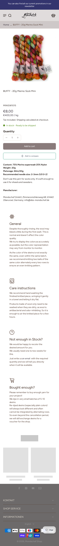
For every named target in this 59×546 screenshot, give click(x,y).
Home (6, 24)
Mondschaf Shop (33, 541)
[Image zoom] (29, 57)
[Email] (40, 488)
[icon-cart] (52, 15)
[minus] (6, 137)
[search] (9, 15)
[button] (29, 146)
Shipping (21, 120)
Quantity (8, 131)
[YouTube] (33, 488)
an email (26, 358)
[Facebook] (19, 488)
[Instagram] (26, 488)
